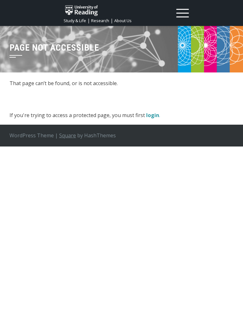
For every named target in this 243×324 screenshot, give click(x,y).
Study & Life (75, 20)
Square (67, 135)
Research (100, 20)
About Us (123, 20)
